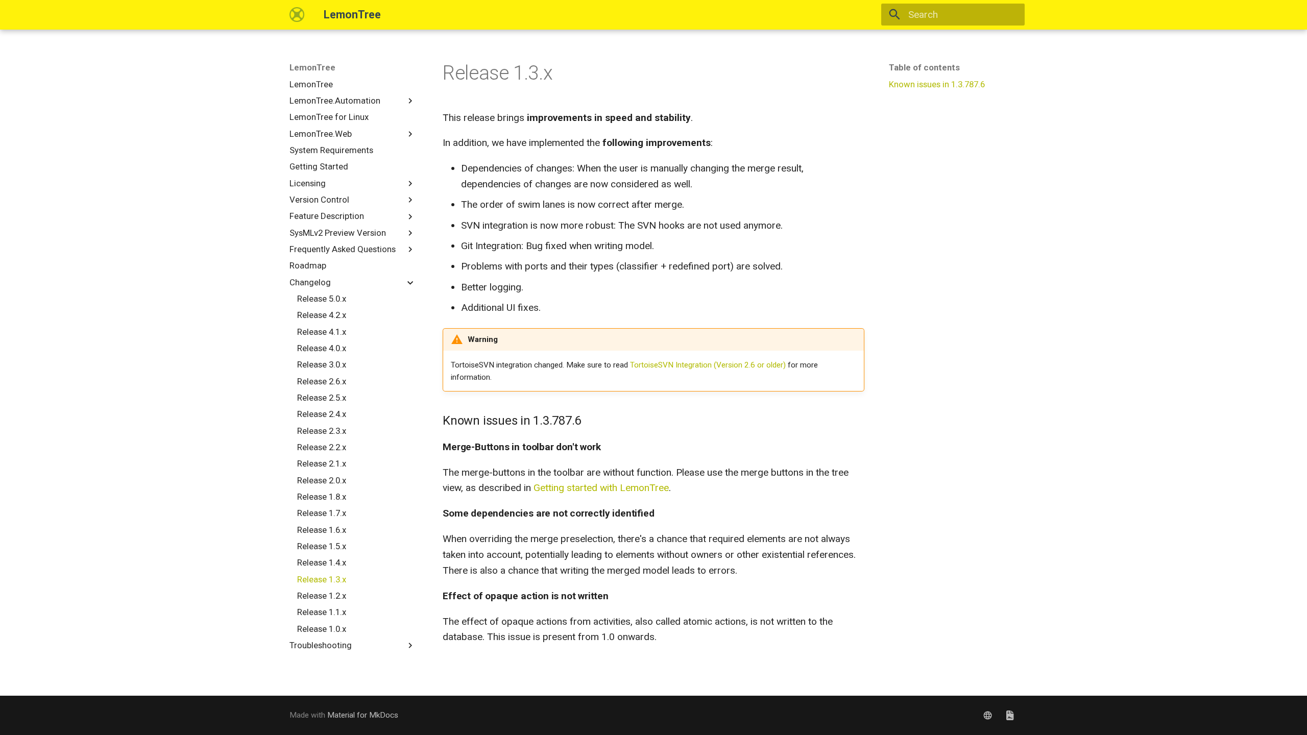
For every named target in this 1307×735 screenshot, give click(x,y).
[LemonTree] (297, 15)
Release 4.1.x (321, 332)
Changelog (310, 282)
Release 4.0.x (321, 348)
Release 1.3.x (321, 579)
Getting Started (318, 166)
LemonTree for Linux (329, 117)
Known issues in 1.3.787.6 (937, 84)
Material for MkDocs (362, 715)
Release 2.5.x (321, 398)
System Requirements (331, 150)
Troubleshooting (320, 645)
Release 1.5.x (321, 546)
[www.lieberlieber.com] (988, 715)
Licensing (307, 183)
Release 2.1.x (321, 463)
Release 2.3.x (321, 431)
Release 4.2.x (321, 315)
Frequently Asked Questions (342, 249)
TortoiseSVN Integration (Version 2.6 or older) (708, 365)
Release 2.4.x (321, 414)
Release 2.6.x (321, 381)
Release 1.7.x (321, 513)
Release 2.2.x (321, 447)
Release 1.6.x (321, 530)
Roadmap (307, 265)
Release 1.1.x (321, 612)
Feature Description (326, 216)
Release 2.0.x (321, 480)
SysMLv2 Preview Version (337, 233)
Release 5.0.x (321, 298)
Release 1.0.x (321, 629)
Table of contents (924, 67)
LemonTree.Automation (334, 100)
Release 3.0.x (321, 364)
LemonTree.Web (320, 134)
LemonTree (312, 67)
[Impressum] (1010, 715)
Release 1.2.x (321, 596)
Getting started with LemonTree (601, 488)
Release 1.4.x (321, 562)
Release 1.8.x (321, 497)
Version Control (319, 199)
